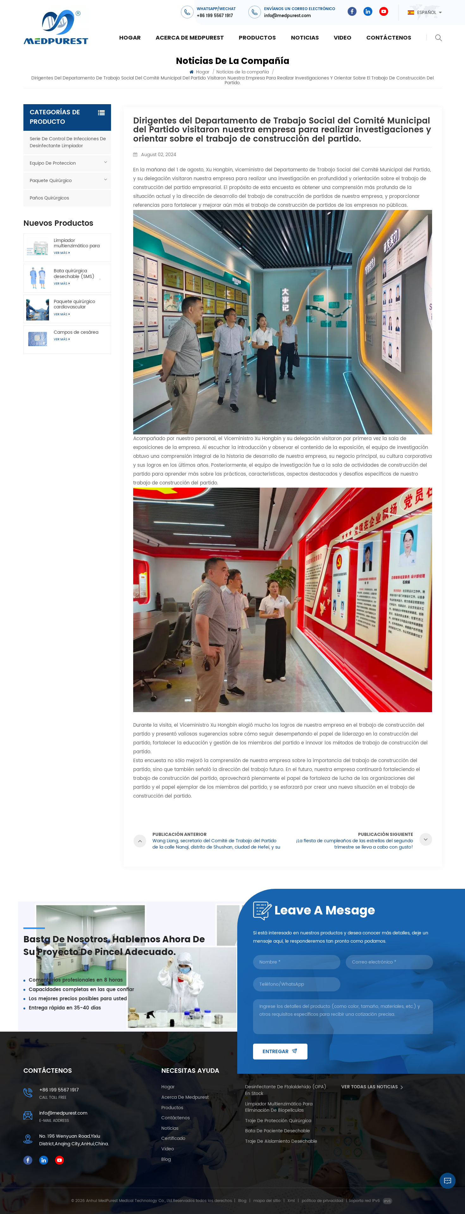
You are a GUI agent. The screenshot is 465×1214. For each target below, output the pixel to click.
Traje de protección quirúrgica (278, 1121)
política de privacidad (322, 1201)
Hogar (130, 37)
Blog (166, 1159)
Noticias (305, 37)
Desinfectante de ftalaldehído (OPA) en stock (285, 1090)
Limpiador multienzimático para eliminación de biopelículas (77, 243)
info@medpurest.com (287, 16)
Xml (291, 1201)
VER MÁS (60, 339)
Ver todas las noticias (369, 1087)
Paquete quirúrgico (51, 180)
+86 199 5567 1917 (215, 16)
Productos (257, 37)
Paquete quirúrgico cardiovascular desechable (74, 304)
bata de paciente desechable (277, 1131)
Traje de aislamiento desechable (281, 1141)
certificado (173, 1138)
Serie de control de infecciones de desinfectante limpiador (68, 142)
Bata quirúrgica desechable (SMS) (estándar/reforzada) (78, 273)
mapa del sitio (267, 1201)
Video (342, 37)
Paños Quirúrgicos (49, 198)
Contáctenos (388, 37)
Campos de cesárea (76, 332)
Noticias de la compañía (242, 72)
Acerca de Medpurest (190, 37)
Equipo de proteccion (53, 163)
